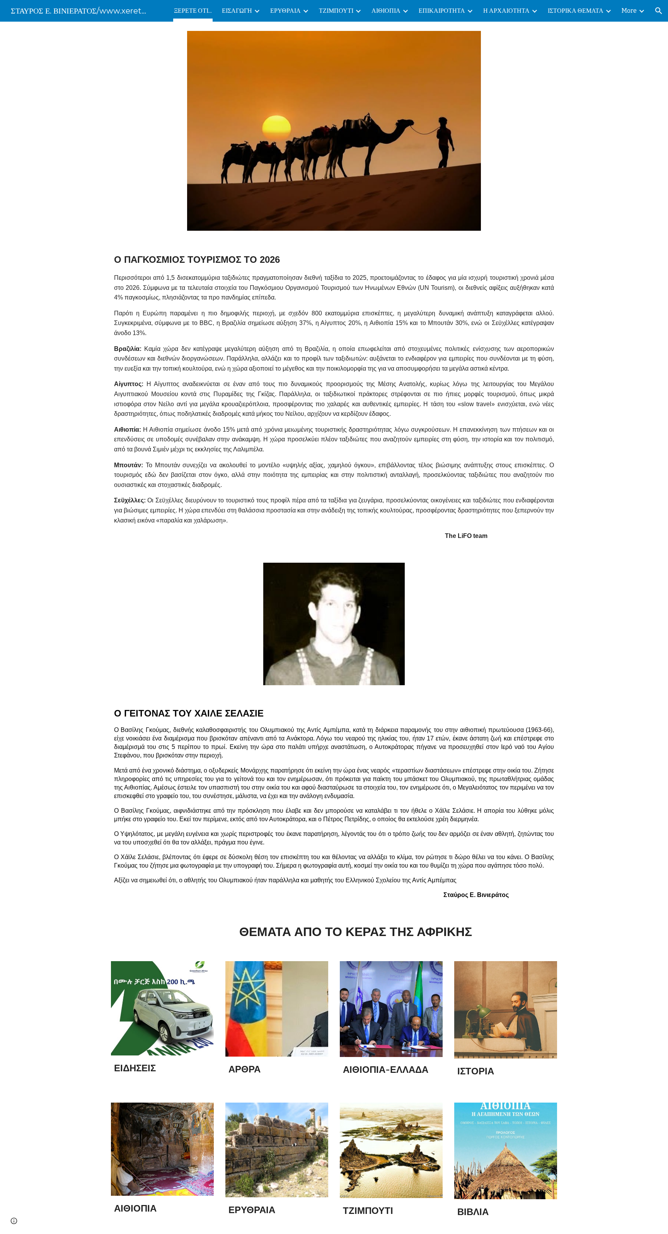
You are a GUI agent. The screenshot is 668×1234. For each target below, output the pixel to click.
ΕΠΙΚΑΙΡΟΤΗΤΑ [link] (442, 10)
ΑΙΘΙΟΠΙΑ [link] (385, 10)
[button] (658, 11)
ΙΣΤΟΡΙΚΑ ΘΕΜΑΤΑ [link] (575, 10)
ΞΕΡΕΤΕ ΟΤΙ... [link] (193, 10)
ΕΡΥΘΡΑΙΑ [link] (285, 10)
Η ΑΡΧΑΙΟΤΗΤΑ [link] (506, 10)
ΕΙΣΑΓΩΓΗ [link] (237, 10)
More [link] (629, 10)
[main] (334, 396)
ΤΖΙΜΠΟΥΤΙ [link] (336, 10)
